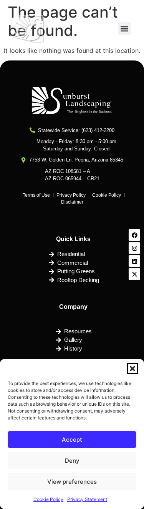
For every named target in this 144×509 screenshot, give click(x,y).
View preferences (72, 481)
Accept (72, 439)
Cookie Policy (48, 499)
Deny (72, 460)
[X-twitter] (134, 274)
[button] (132, 368)
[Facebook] (134, 235)
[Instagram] (134, 248)
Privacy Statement (87, 499)
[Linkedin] (134, 261)
